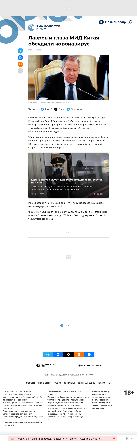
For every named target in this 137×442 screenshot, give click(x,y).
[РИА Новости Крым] (44, 27)
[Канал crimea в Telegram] (48, 354)
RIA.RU (101, 383)
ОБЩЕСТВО (61, 375)
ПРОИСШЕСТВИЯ (76, 375)
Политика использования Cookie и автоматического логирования (19, 413)
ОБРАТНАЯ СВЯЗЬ (86, 383)
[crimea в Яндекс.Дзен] (68, 354)
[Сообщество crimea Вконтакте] (58, 354)
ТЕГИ (109, 383)
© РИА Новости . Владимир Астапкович (41, 102)
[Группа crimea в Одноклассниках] (79, 354)
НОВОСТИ (30, 383)
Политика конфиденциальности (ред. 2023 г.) (23, 418)
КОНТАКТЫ (69, 383)
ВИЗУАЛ (89, 375)
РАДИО (57, 383)
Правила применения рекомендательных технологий (22, 424)
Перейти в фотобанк (62, 102)
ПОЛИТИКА (49, 375)
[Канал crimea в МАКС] (89, 354)
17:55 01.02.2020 (34, 50)
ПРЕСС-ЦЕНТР (44, 383)
